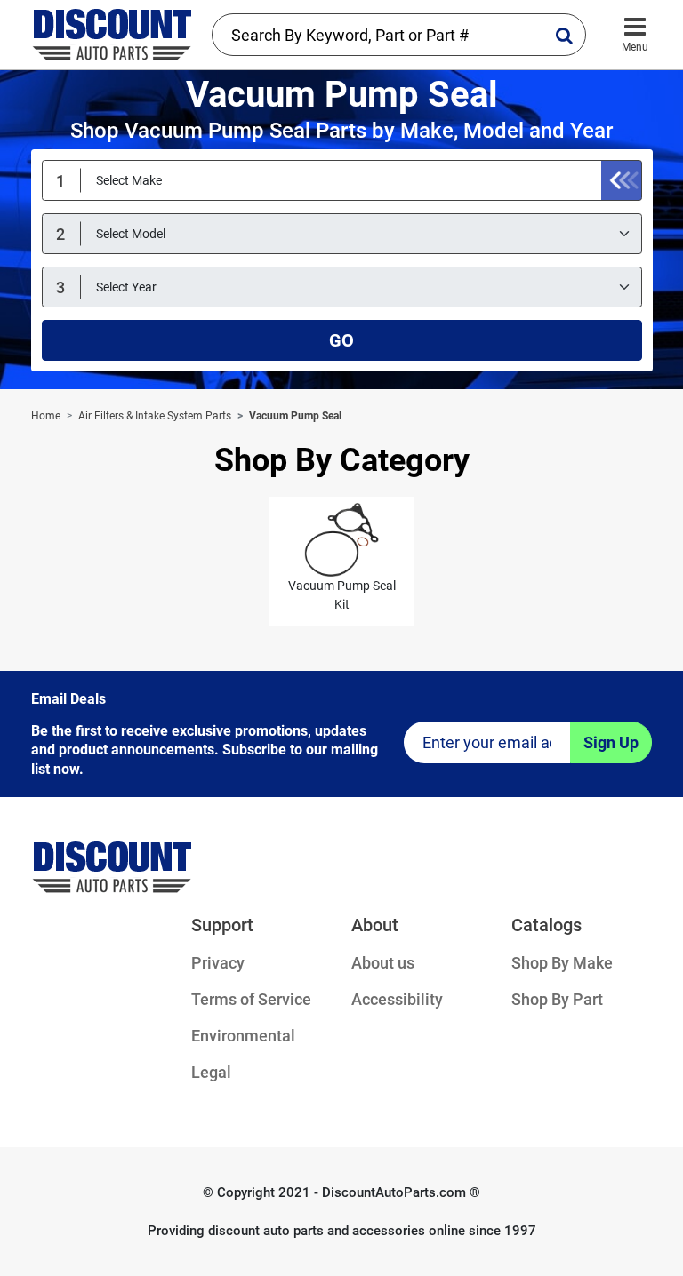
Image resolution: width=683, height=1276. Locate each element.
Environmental (243, 1035)
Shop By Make (562, 962)
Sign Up (611, 742)
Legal (211, 1072)
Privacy (218, 962)
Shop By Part (557, 999)
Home (45, 416)
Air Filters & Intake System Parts (154, 416)
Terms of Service (251, 999)
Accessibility (397, 999)
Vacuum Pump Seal (295, 416)
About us (382, 962)
